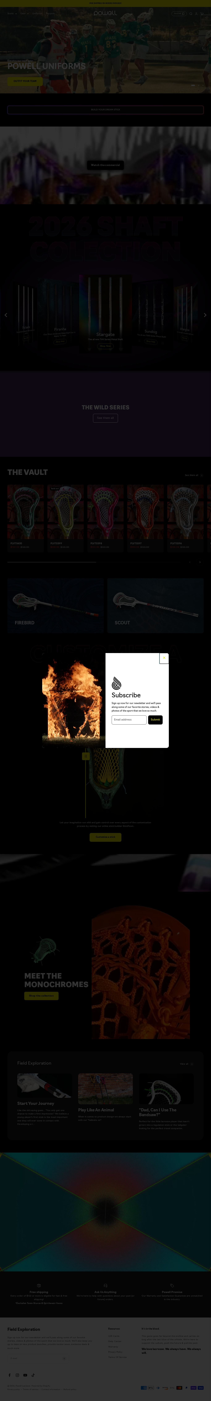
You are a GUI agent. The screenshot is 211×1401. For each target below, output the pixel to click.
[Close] (164, 658)
